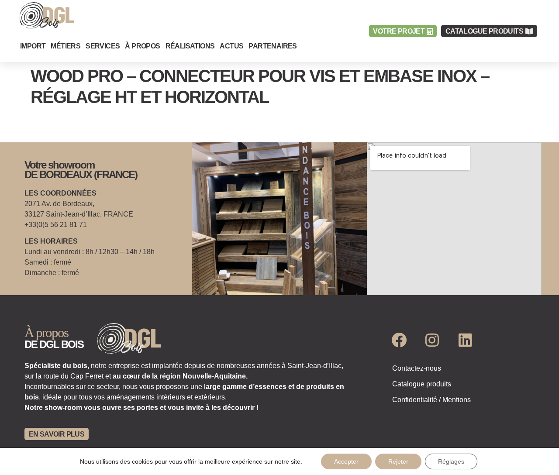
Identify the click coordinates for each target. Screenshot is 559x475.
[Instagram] (432, 339)
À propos (142, 46)
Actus (231, 46)
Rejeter (398, 461)
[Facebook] (399, 339)
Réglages (451, 461)
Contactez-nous (416, 368)
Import (32, 46)
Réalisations (190, 46)
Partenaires (272, 46)
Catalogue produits (421, 384)
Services (103, 46)
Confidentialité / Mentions (431, 399)
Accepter (346, 461)
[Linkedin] (465, 339)
